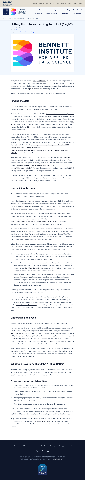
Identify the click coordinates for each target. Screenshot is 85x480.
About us (48, 10)
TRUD (51, 341)
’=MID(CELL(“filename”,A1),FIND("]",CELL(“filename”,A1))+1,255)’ (34, 221)
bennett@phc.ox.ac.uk (58, 459)
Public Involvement (66, 3)
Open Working (20, 32)
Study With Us (50, 3)
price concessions (35, 89)
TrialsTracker (64, 13)
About (35, 3)
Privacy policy (63, 446)
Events (80, 3)
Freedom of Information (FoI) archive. (60, 114)
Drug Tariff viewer (39, 81)
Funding (52, 446)
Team (57, 3)
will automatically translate (26, 305)
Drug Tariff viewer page (41, 421)
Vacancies (76, 10)
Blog (68, 10)
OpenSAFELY (39, 13)
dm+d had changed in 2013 (34, 268)
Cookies (43, 446)
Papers (56, 10)
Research (41, 3)
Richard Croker (20, 30)
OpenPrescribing (51, 13)
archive (26, 109)
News (75, 3)
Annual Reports (24, 446)
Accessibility (12, 446)
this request (31, 127)
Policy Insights (76, 13)
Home (41, 10)
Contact (35, 446)
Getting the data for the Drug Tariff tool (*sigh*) (26, 18)
